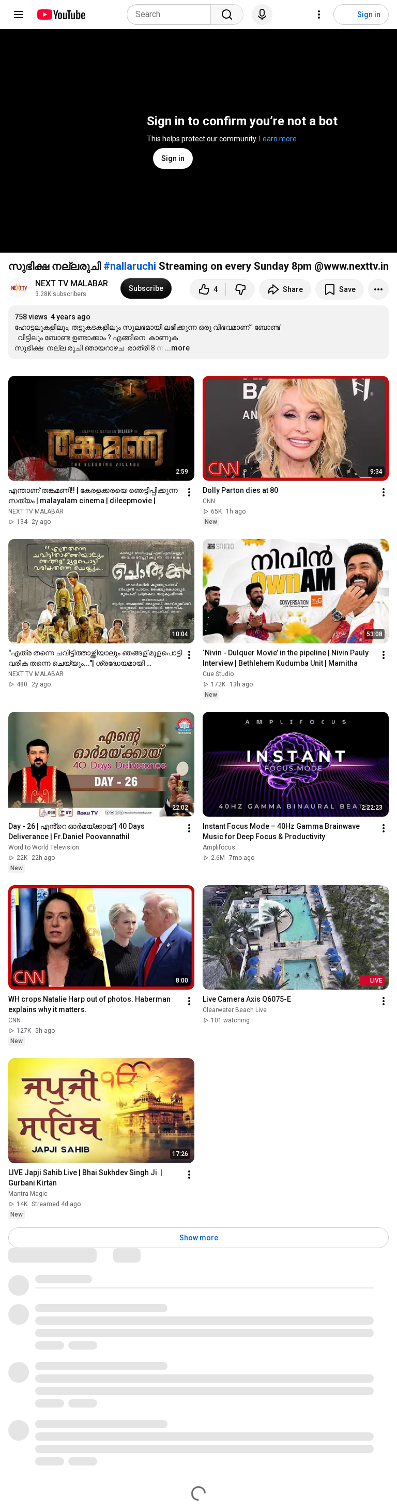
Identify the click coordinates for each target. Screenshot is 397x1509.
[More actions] (378, 289)
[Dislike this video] (240, 289)
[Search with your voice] (262, 14)
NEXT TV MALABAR (71, 283)
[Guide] (18, 14)
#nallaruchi (129, 266)
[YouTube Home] (61, 14)
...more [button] (177, 348)
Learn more (278, 139)
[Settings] (319, 14)
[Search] (226, 14)
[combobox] (171, 14)
